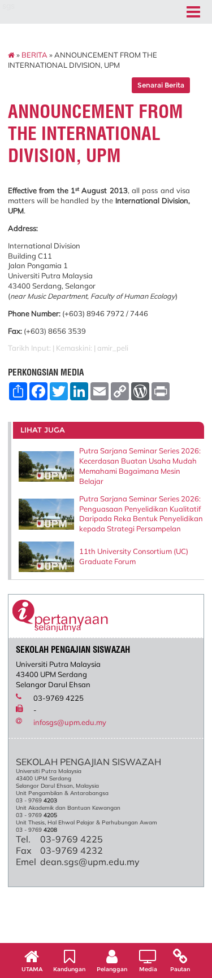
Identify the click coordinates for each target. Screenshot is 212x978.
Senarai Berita (160, 85)
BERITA (34, 54)
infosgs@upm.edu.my (69, 722)
